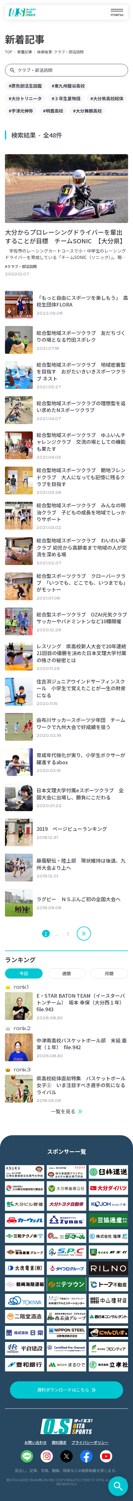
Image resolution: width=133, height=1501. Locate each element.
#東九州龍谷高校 (68, 86)
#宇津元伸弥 (21, 111)
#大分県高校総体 (106, 98)
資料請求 (59, 1442)
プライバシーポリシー (90, 1442)
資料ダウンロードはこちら (63, 1390)
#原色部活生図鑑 (25, 86)
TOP (8, 52)
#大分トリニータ (25, 98)
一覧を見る (63, 1111)
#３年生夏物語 (66, 98)
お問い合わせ (35, 1442)
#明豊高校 (53, 111)
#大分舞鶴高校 (87, 111)
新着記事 (24, 52)
